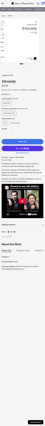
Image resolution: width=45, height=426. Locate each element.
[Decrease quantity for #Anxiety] (3, 133)
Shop (9, 9)
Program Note (23, 250)
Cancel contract (35, 422)
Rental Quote (18, 9)
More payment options (22, 152)
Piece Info (6, 250)
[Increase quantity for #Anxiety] (10, 133)
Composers (28, 9)
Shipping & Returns (9, 225)
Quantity (4, 129)
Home (3, 9)
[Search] (38, 3)
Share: (4, 232)
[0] (41, 3)
